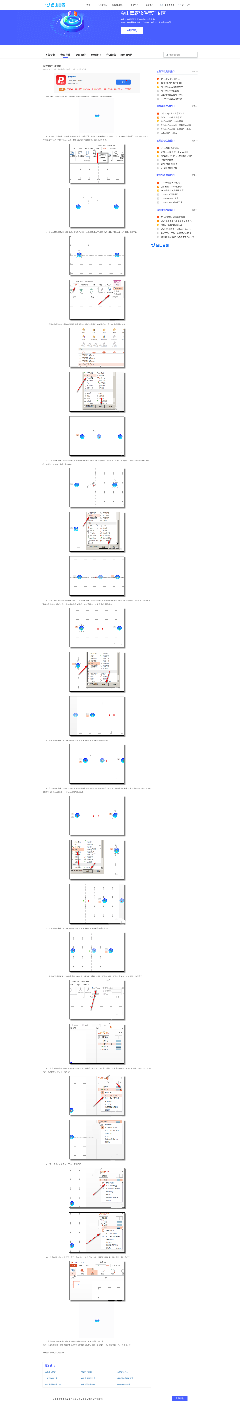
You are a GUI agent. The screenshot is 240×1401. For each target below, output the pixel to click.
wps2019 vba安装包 (170, 91)
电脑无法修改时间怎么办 (172, 225)
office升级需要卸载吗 (170, 183)
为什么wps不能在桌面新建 (172, 113)
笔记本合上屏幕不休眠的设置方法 (176, 233)
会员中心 (134, 5)
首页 (88, 5)
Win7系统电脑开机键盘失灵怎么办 (176, 221)
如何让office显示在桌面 (171, 117)
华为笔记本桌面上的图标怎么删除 (176, 129)
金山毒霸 (159, 245)
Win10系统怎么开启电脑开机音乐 (176, 229)
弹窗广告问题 (86, 1372)
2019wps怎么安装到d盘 (171, 99)
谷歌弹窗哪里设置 (88, 1378)
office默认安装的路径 (170, 79)
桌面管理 (81, 54)
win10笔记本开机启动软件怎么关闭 (176, 156)
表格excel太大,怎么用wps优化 (174, 152)
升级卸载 (111, 54)
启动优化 (96, 54)
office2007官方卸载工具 (171, 202)
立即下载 (132, 30)
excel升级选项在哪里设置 (172, 190)
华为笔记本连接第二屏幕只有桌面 (176, 125)
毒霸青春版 (169, 5)
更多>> (195, 71)
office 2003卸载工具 (170, 198)
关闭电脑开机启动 (169, 164)
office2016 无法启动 (170, 148)
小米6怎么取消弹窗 (57, 1353)
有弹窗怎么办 (122, 1372)
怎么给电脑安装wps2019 (172, 95)
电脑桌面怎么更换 (169, 133)
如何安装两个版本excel (171, 83)
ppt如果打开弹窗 (123, 1384)
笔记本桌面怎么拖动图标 (172, 121)
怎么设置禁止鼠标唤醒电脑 (173, 217)
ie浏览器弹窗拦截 (88, 1384)
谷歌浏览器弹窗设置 (125, 1378)
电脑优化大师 (167, 160)
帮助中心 (150, 5)
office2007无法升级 (169, 194)
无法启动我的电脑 (169, 168)
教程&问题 (126, 54)
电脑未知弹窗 (50, 1372)
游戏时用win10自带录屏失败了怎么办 (177, 237)
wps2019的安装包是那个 (172, 87)
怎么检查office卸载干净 (171, 187)
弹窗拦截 (65, 54)
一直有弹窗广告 (51, 1378)
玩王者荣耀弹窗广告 (53, 1384)
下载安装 (50, 54)
